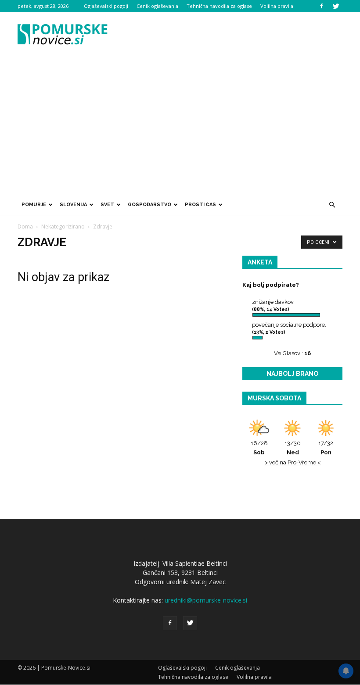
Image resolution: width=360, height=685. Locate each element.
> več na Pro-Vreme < (292, 462)
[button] (331, 204)
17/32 (325, 448)
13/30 (292, 448)
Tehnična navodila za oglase (219, 6)
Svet (107, 204)
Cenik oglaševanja (157, 6)
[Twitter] (335, 6)
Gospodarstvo (149, 204)
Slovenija (73, 204)
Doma (25, 226)
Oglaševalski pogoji (106, 6)
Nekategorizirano (63, 226)
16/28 (259, 448)
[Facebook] (321, 6)
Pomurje (34, 204)
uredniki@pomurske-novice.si (206, 600)
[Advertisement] (180, 128)
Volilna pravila (276, 6)
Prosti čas (200, 204)
